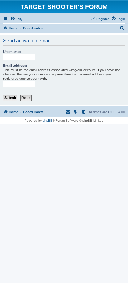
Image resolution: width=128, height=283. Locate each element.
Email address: (15, 65)
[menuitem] (16, 19)
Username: (12, 52)
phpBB (48, 120)
